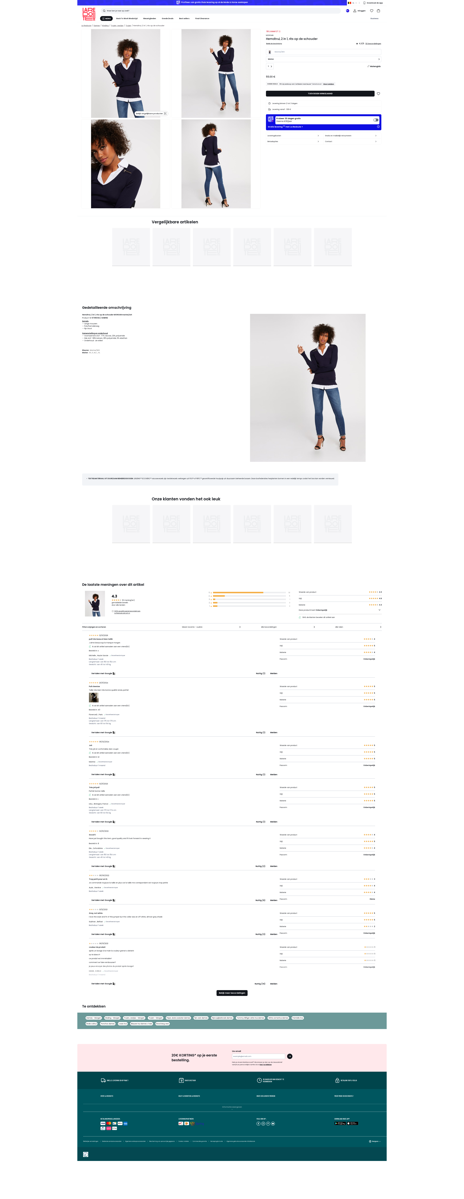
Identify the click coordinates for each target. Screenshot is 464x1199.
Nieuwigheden (149, 18)
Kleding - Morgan (112, 1018)
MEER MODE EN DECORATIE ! (344, 1096)
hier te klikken (266, 1064)
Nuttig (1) (260, 673)
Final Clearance (202, 18)
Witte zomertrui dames (278, 1018)
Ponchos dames (108, 1024)
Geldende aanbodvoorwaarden (112, 1141)
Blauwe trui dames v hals (141, 1024)
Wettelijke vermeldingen (90, 1141)
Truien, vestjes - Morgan (134, 1018)
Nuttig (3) (260, 934)
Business (374, 18)
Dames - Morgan (94, 1018)
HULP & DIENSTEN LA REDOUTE (189, 1096)
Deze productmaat (313, 610)
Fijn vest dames (201, 1018)
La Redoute (86, 25)
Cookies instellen (183, 1141)
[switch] (327, 120)
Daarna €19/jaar (288, 120)
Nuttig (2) (260, 866)
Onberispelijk (321, 610)
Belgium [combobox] (375, 1141)
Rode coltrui (92, 1024)
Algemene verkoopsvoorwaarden (135, 1141)
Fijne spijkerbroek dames (222, 1018)
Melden (273, 673)
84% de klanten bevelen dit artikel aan (318, 617)
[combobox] (211, 627)
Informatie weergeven (232, 1107)
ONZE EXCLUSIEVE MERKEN (266, 1096)
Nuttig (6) (260, 900)
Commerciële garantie (200, 1141)
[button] (378, 11)
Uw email (236, 1051)
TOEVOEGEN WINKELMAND (320, 93)
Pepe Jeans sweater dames (178, 1018)
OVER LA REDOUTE (107, 1096)
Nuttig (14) (260, 983)
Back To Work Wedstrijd (127, 18)
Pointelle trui (298, 1018)
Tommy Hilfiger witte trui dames (250, 1018)
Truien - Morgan (155, 1018)
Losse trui (123, 1024)
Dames (97, 25)
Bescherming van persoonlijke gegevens (162, 1141)
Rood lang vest (162, 1024)
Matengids (375, 66)
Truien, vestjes (117, 25)
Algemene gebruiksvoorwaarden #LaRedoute (241, 1141)
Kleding (105, 25)
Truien (128, 25)
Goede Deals (167, 18)
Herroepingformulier (216, 1141)
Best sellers (184, 18)
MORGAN (270, 35)
